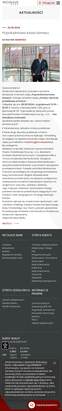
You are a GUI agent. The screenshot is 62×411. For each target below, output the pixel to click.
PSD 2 (34, 319)
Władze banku (9, 303)
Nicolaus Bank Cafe (12, 257)
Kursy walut (38, 261)
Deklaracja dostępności (44, 280)
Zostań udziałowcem (13, 299)
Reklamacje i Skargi (42, 248)
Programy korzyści (41, 254)
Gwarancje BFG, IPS (41, 306)
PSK (33, 251)
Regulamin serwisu (12, 254)
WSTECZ (7, 223)
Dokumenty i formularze (44, 257)
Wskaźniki (37, 277)
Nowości (20, 39)
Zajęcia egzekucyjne (42, 323)
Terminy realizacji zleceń (45, 244)
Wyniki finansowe (11, 306)
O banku (6, 244)
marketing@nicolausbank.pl (38, 142)
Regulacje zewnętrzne (43, 309)
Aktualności (8, 248)
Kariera (5, 251)
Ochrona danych (41, 303)
